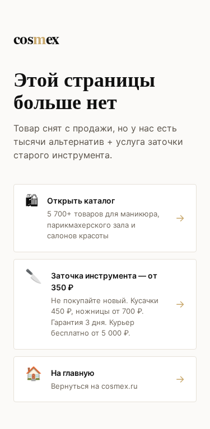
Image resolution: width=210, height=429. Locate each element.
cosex (36, 38)
